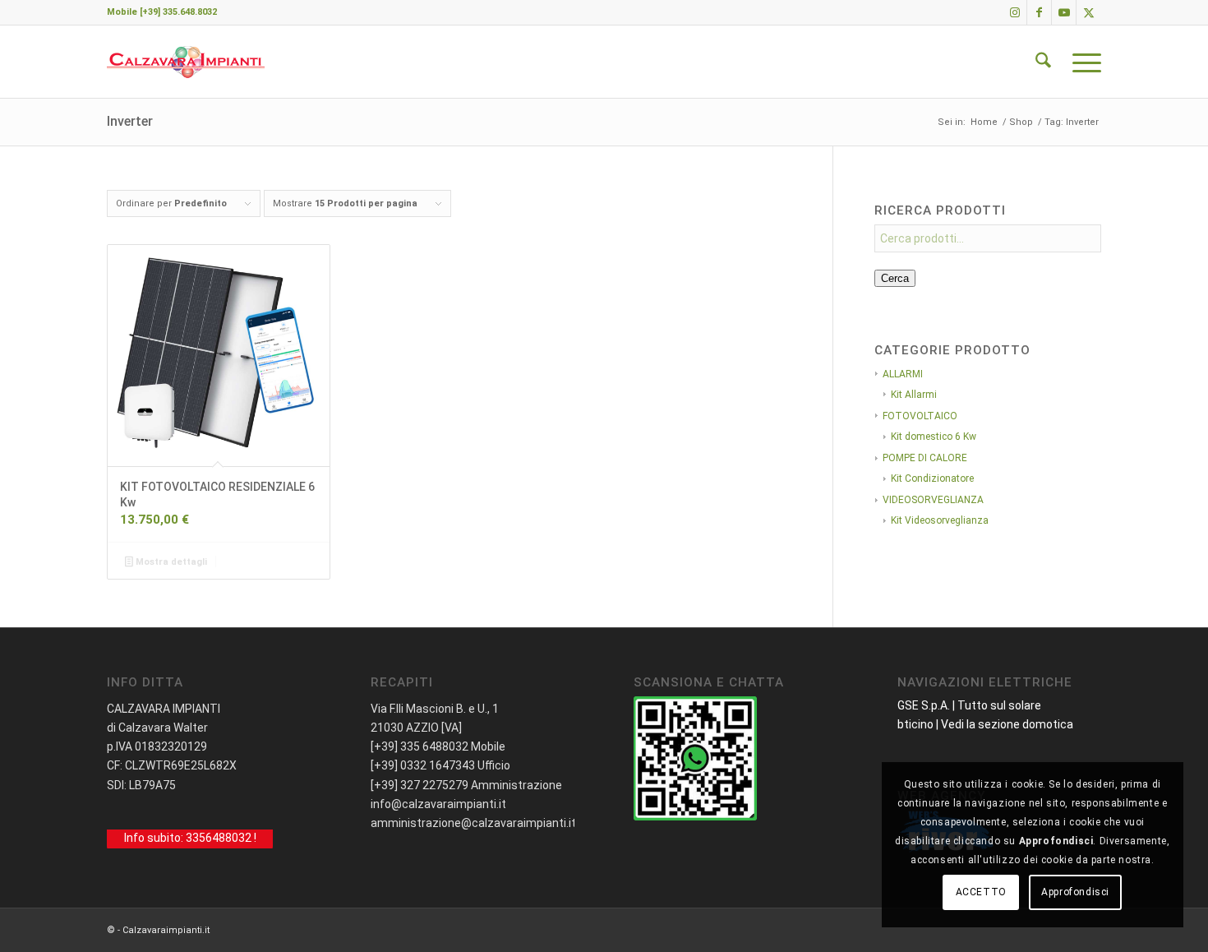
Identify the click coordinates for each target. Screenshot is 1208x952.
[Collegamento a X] (1089, 12)
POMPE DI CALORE (925, 458)
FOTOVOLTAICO (920, 416)
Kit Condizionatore (932, 478)
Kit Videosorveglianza (940, 520)
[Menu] (1081, 61)
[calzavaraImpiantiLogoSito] (186, 61)
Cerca (895, 278)
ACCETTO (981, 892)
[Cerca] (1043, 61)
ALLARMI (903, 374)
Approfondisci (1075, 892)
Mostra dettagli (170, 562)
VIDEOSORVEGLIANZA (933, 500)
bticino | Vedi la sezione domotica (985, 724)
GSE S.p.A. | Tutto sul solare (969, 705)
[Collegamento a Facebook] (1039, 12)
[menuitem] (1043, 61)
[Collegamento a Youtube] (1064, 12)
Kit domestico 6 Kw (933, 436)
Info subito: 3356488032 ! (190, 838)
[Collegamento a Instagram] (1014, 12)
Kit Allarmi (914, 394)
